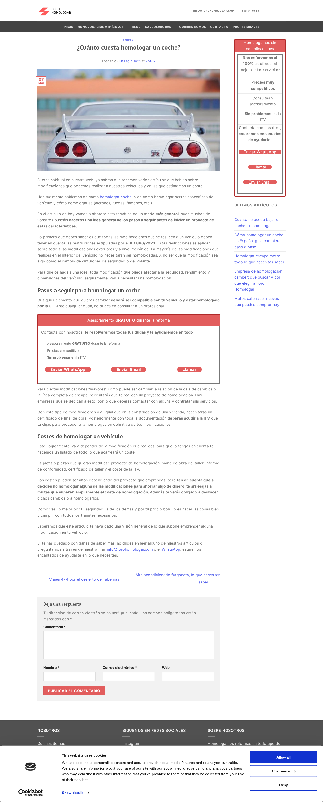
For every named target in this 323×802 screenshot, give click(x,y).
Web (166, 667)
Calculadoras (158, 27)
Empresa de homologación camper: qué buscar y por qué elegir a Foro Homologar (258, 280)
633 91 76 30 (250, 10)
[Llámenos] (282, 11)
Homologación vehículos (101, 27)
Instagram (131, 743)
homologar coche (115, 196)
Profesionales (246, 27)
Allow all (283, 757)
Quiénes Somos (51, 743)
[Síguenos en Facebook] (264, 11)
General (128, 40)
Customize (281, 771)
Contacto (219, 27)
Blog (136, 27)
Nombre (51, 667)
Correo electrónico (120, 667)
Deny (283, 785)
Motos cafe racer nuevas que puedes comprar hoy (256, 301)
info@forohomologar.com (213, 10)
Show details (72, 793)
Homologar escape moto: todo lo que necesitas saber (259, 258)
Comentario (54, 627)
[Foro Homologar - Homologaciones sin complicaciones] (57, 11)
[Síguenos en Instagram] (270, 11)
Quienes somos (192, 27)
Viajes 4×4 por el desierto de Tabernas (83, 579)
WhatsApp (171, 549)
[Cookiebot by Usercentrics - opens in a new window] (30, 792)
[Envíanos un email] (276, 11)
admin (150, 61)
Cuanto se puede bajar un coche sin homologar (257, 222)
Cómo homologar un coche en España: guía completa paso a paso (258, 240)
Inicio (69, 27)
